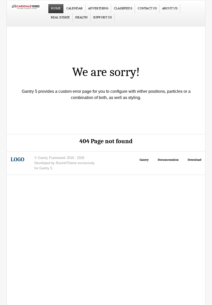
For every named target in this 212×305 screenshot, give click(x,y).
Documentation (168, 160)
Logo (17, 159)
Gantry (144, 160)
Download (194, 160)
